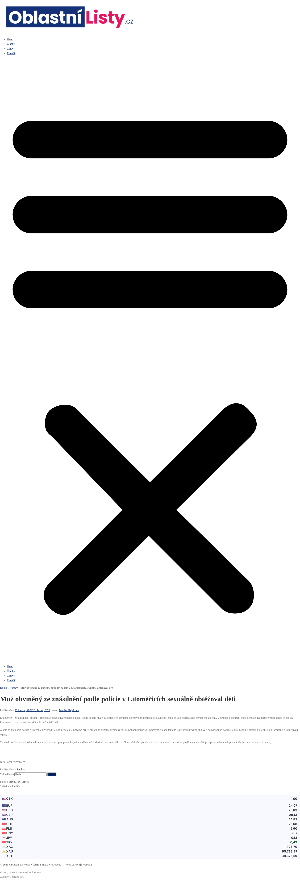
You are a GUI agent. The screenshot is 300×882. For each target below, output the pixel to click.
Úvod (10, 39)
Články (11, 43)
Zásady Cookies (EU (12, 876)
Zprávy (11, 48)
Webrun (87, 864)
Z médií (11, 53)
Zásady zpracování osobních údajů (20, 872)
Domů (3, 687)
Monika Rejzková (69, 710)
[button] (150, 359)
